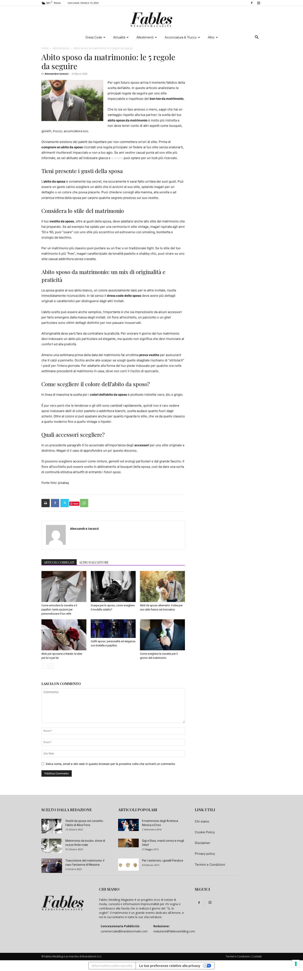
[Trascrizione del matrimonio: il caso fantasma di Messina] (51, 865)
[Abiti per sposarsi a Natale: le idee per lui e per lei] (63, 634)
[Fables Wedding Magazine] (151, 19)
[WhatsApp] (84, 503)
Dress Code (93, 37)
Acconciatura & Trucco (181, 37)
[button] (257, 38)
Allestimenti (145, 37)
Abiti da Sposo (61, 48)
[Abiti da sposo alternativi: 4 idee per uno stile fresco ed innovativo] (162, 586)
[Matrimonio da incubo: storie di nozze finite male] (51, 846)
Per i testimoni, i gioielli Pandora (162, 860)
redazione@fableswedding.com (174, 931)
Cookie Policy (205, 832)
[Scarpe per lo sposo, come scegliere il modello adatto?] (113, 586)
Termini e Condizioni (210, 865)
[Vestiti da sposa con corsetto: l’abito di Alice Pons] (51, 826)
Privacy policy (205, 854)
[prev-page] (44, 666)
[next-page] (50, 666)
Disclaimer (202, 843)
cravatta (117, 158)
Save (76, 503)
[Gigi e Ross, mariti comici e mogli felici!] (128, 843)
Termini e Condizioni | (239, 956)
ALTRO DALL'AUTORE (94, 562)
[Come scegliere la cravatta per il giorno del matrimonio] (162, 634)
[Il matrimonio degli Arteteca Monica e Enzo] (128, 825)
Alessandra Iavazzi (56, 73)
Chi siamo (202, 821)
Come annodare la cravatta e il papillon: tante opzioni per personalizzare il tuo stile (59, 609)
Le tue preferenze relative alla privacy (169, 966)
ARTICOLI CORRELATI (59, 562)
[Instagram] (258, 3)
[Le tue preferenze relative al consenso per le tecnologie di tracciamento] (296, 964)
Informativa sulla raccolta (112, 966)
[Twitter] (64, 503)
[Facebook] (252, 3)
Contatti (257, 956)
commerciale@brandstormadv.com (124, 931)
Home (45, 48)
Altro (211, 37)
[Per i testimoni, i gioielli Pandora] (128, 864)
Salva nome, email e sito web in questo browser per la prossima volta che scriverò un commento (110, 764)
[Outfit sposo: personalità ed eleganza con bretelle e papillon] (113, 628)
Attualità (119, 37)
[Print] (45, 503)
